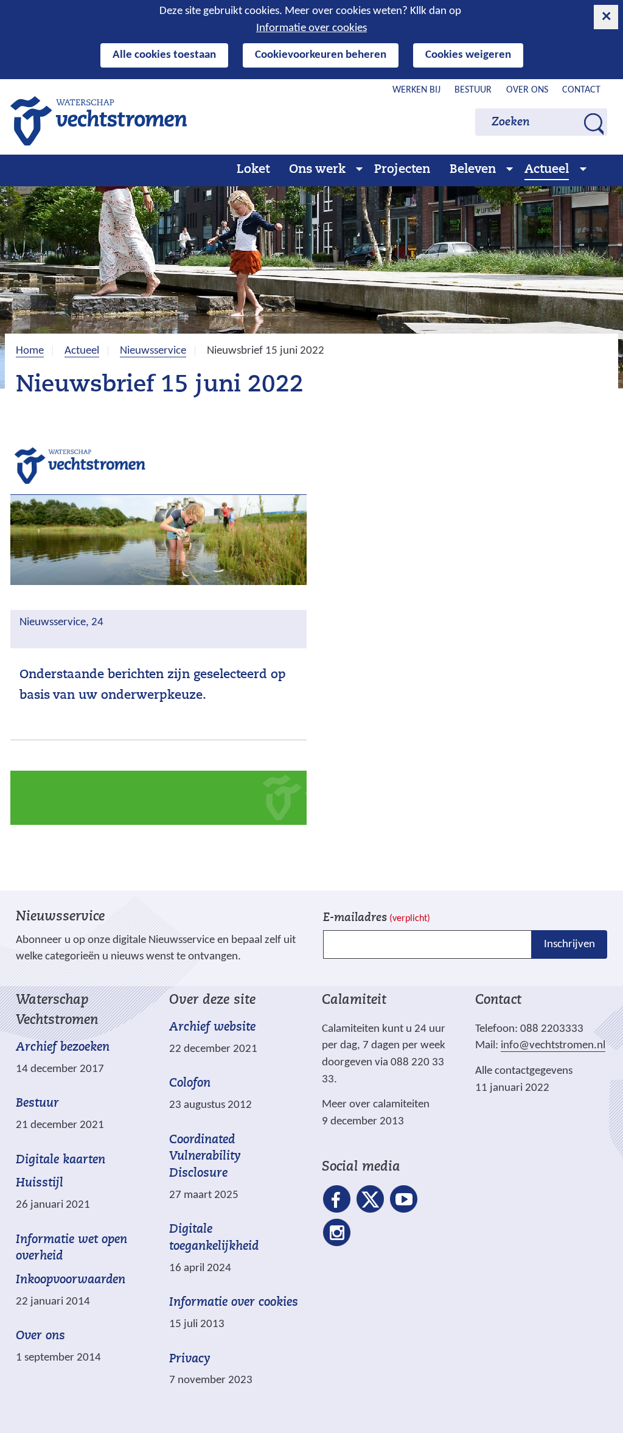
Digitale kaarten (60, 1160)
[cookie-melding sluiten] (606, 17)
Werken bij (416, 90)
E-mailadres (376, 918)
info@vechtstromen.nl (553, 1045)
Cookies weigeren (468, 55)
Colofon (190, 1083)
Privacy (190, 1359)
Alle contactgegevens (524, 1071)
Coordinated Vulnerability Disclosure (205, 1157)
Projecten (402, 170)
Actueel (546, 170)
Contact (581, 90)
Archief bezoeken (63, 1048)
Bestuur (473, 90)
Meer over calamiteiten (376, 1104)
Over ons (527, 90)
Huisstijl (39, 1183)
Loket (253, 170)
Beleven (473, 170)
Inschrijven (569, 944)
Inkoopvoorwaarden (70, 1280)
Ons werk (317, 170)
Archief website (212, 1027)
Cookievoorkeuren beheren (320, 55)
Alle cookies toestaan (164, 55)
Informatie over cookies (311, 28)
